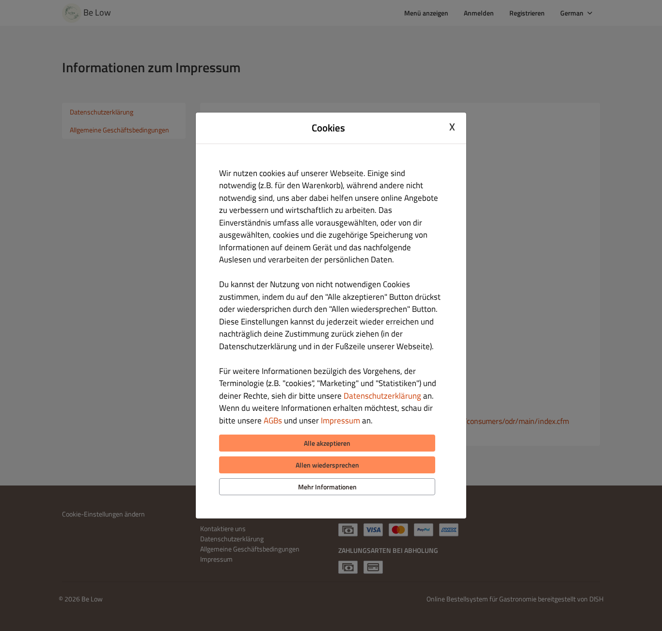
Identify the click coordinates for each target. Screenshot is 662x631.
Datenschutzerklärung (382, 395)
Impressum (340, 420)
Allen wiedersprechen (327, 465)
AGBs (273, 420)
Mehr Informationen (327, 487)
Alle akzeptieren (327, 443)
